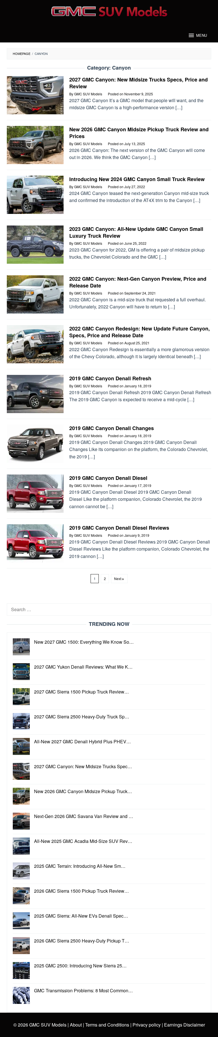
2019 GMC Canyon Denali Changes (111, 428)
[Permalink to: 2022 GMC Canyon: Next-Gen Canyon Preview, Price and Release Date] (35, 294)
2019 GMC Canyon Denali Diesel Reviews (119, 527)
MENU (201, 35)
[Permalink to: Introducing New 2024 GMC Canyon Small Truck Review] (35, 194)
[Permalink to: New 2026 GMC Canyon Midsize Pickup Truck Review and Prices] (35, 144)
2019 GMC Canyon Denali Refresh (110, 378)
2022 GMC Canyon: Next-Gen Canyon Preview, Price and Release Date (137, 282)
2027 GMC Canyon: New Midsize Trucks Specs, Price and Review (138, 83)
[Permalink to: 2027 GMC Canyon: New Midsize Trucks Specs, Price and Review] (35, 94)
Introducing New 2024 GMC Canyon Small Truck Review (137, 179)
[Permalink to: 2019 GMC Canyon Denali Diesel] (35, 493)
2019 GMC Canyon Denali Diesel (108, 478)
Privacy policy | (147, 1024)
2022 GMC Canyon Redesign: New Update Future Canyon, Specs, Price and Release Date (139, 332)
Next (117, 578)
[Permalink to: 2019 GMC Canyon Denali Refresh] (35, 393)
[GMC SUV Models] (109, 10)
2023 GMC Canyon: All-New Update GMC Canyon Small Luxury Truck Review (136, 232)
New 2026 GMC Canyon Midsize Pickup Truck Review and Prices (139, 133)
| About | (76, 1024)
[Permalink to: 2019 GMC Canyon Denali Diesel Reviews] (35, 543)
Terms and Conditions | (107, 1024)
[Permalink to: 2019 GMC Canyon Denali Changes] (35, 443)
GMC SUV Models (47, 1024)
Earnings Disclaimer (184, 1024)
